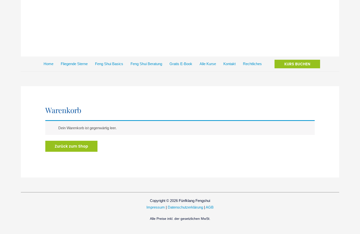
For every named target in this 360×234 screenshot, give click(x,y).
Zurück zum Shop (71, 146)
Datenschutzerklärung (185, 207)
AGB (210, 207)
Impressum (155, 207)
